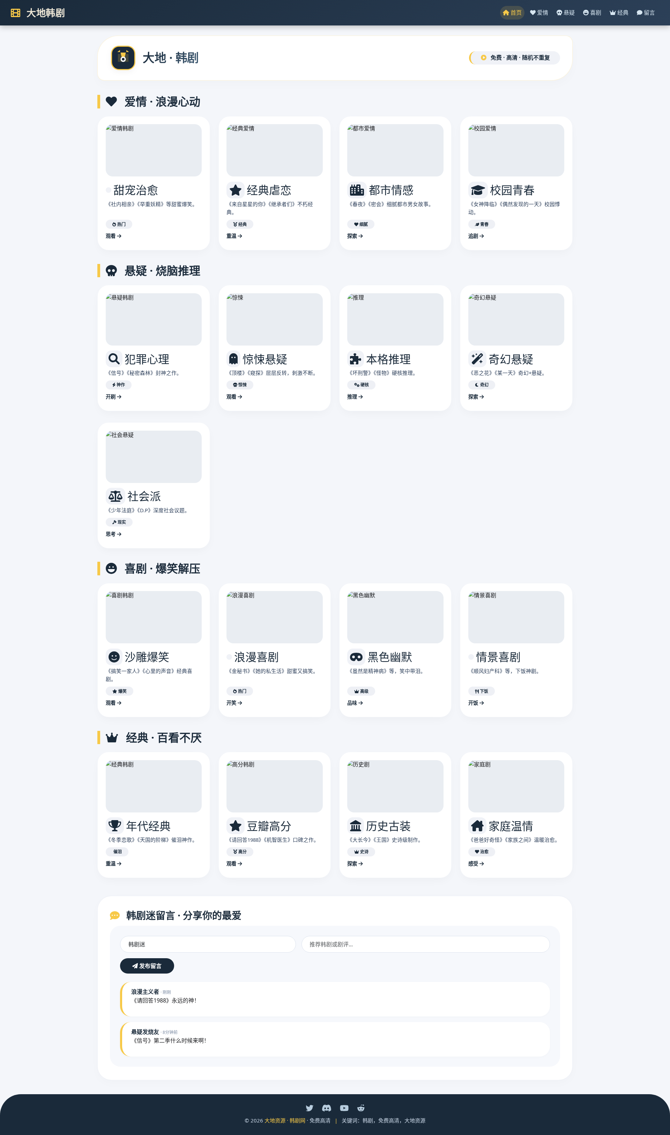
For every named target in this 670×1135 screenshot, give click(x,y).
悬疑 (568, 12)
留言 (648, 12)
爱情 (542, 12)
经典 (622, 12)
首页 (515, 12)
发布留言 (150, 966)
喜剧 (595, 12)
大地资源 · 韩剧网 (285, 1120)
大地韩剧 (44, 12)
